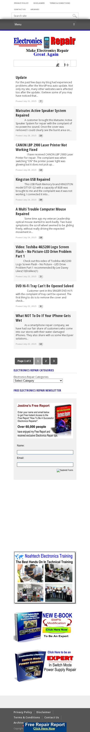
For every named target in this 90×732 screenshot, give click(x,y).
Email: (20, 457)
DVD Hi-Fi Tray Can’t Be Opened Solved (44, 285)
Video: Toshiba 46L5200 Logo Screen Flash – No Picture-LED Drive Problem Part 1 (43, 251)
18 (41, 237)
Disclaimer (39, 3)
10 (41, 135)
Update (21, 77)
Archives (35, 9)
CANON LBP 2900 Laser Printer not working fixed (41, 147)
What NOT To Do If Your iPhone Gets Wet (43, 317)
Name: (20, 445)
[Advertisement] (45, 518)
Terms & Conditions (60, 3)
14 (41, 170)
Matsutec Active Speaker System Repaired (41, 112)
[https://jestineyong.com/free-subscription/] (45, 727)
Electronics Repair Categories (31, 377)
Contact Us (20, 9)
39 (41, 200)
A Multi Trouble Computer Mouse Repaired (41, 211)
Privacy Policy (21, 3)
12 (41, 344)
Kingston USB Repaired (33, 179)
